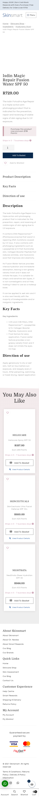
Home (5, 24)
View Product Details (21, 469)
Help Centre (8, 691)
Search (14, 795)
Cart (34, 793)
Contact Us (8, 681)
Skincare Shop (17, 24)
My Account (8, 715)
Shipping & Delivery (12, 700)
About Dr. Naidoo (11, 640)
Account (5, 795)
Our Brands (8, 653)
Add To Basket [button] (21, 463)
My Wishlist (8, 719)
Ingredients (8, 27)
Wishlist (24, 795)
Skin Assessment (11, 672)
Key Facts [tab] (9, 186)
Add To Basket (19, 155)
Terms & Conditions (12, 772)
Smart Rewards (10, 696)
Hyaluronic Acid (23, 27)
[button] (5, 163)
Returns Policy (9, 704)
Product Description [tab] (17, 176)
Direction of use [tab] (14, 196)
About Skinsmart (11, 635)
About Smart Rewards (13, 644)
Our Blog (7, 648)
